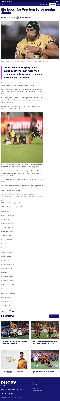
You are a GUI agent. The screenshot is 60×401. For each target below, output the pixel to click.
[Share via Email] (13, 311)
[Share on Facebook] (7, 311)
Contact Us (35, 388)
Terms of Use (35, 382)
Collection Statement (37, 386)
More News (54, 316)
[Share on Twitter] (10, 311)
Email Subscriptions (37, 390)
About (34, 380)
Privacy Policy (35, 384)
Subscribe (52, 4)
